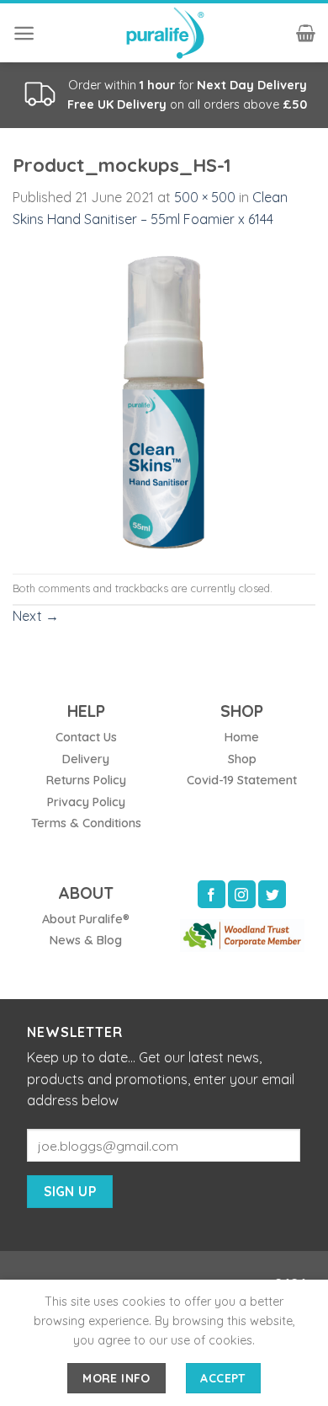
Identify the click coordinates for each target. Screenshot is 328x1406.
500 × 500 (204, 197)
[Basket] (305, 32)
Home (242, 737)
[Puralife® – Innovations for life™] (164, 33)
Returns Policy (86, 780)
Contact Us (86, 737)
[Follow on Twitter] (272, 894)
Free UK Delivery (117, 104)
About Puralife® (86, 919)
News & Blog (86, 940)
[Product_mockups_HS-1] (164, 400)
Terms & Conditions (86, 823)
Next (36, 615)
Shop (242, 759)
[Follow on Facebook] (211, 894)
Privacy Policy (86, 802)
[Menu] (24, 33)
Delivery (85, 759)
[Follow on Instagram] (242, 894)
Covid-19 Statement (242, 780)
